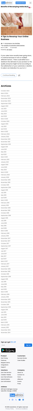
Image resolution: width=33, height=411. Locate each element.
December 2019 (5, 180)
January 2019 (5, 205)
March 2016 (4, 292)
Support (3, 367)
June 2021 (4, 149)
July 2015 (3, 312)
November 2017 (5, 241)
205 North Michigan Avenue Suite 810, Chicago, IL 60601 (9, 390)
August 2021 (4, 147)
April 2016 (4, 289)
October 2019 (5, 185)
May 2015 (3, 317)
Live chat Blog (16, 43)
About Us (20, 372)
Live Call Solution (6, 381)
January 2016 (5, 297)
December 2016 (5, 269)
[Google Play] (8, 350)
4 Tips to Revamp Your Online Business (14, 38)
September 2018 (6, 215)
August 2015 (4, 310)
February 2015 (5, 325)
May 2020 (4, 170)
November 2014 (5, 332)
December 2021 (5, 139)
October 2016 (5, 274)
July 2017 (3, 251)
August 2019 (4, 190)
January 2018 (5, 236)
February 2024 (5, 96)
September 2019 (6, 187)
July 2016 (3, 282)
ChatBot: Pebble (6, 375)
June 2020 (4, 167)
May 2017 (3, 256)
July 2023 (3, 108)
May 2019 (3, 195)
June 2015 (4, 315)
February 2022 (5, 134)
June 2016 (4, 284)
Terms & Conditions (21, 409)
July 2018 (3, 220)
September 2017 (6, 246)
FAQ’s (19, 377)
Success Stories (22, 358)
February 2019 (5, 203)
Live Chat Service (6, 372)
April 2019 (4, 198)
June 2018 (4, 223)
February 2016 (5, 294)
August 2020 (4, 164)
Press (19, 384)
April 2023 (4, 116)
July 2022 (3, 126)
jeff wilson (9, 49)
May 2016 (3, 287)
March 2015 (4, 322)
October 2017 (5, 243)
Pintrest (19, 75)
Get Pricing (4, 358)
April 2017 (4, 259)
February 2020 (5, 175)
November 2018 (5, 210)
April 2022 (4, 129)
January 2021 (5, 162)
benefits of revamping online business (14, 45)
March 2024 (4, 93)
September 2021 (6, 144)
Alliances (20, 379)
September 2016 (6, 276)
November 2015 (5, 302)
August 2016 (4, 279)
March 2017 (4, 261)
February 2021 (5, 159)
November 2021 (5, 142)
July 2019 (3, 192)
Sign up (28, 345)
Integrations (4, 365)
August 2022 (4, 124)
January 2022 (5, 136)
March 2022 (4, 131)
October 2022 (5, 121)
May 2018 (3, 226)
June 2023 (4, 111)
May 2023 (4, 114)
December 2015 (5, 299)
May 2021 (3, 152)
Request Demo (5, 362)
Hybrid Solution (5, 379)
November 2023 (6, 101)
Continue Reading (9, 75)
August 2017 (4, 248)
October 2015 (5, 304)
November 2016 (5, 271)
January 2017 (5, 266)
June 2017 (4, 254)
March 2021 (4, 157)
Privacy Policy (10, 409)
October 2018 (5, 213)
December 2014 (6, 330)
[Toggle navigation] (30, 2)
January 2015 (5, 327)
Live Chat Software (6, 377)
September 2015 (6, 307)
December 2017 (5, 238)
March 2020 (4, 172)
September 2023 (6, 103)
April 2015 (4, 320)
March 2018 (4, 231)
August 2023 (4, 106)
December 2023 (6, 98)
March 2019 (4, 200)
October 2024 (5, 91)
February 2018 (5, 233)
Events (19, 381)
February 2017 (5, 264)
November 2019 (5, 182)
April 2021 (4, 154)
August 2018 (4, 218)
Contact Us (20, 375)
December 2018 (5, 208)
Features (3, 360)
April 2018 (4, 228)
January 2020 (5, 177)
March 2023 (4, 119)
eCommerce (8, 43)
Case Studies (21, 360)
